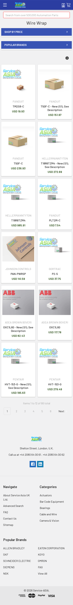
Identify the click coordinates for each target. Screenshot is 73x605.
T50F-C (18, 163)
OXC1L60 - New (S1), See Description (18, 329)
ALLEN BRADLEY (14, 548)
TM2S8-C (18, 106)
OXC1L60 (54, 327)
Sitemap (8, 524)
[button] (67, 58)
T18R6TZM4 (18, 220)
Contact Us (9, 518)
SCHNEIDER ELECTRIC (17, 560)
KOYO (41, 554)
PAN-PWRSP (18, 273)
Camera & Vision (49, 520)
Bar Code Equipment (52, 501)
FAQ (5, 512)
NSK (6, 573)
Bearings (45, 508)
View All (42, 573)
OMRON (42, 560)
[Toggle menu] (5, 5)
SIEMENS (9, 567)
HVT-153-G (54, 384)
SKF (5, 554)
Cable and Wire (48, 514)
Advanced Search (13, 505)
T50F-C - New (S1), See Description (55, 108)
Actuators (46, 495)
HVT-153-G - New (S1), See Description (18, 386)
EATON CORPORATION (51, 548)
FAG (40, 567)
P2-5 (55, 273)
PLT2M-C (54, 220)
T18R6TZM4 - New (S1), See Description (55, 165)
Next (61, 411)
